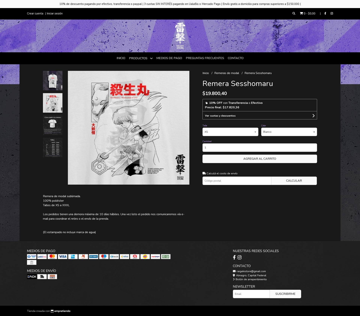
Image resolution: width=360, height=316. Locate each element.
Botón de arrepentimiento (251, 279)
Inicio (121, 58)
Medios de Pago (169, 58)
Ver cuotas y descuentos (220, 116)
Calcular (294, 181)
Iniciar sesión (55, 13)
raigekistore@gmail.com (251, 271)
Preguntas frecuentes (205, 58)
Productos (138, 58)
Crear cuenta (35, 13)
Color (263, 125)
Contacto (236, 58)
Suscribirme (285, 294)
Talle (204, 125)
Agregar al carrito (259, 159)
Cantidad (207, 141)
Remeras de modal (227, 73)
